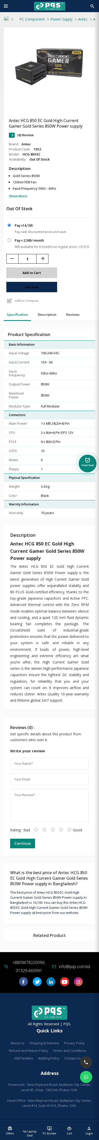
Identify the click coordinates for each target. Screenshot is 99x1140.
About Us (17, 1043)
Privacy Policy (74, 1043)
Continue (22, 843)
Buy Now (32, 287)
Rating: (15, 830)
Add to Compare (22, 301)
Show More (18, 196)
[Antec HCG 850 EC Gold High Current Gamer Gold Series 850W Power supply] (49, 99)
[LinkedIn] (51, 983)
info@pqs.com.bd (74, 966)
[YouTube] (64, 983)
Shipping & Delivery (44, 1043)
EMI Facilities (24, 1058)
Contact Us (72, 1058)
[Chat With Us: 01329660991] (86, 1077)
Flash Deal (87, 461)
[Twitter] (37, 983)
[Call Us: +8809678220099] (86, 1062)
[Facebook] (23, 983)
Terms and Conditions (70, 1050)
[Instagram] (78, 983)
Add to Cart (32, 273)
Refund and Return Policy (28, 1050)
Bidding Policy (48, 1058)
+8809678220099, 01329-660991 (28, 966)
